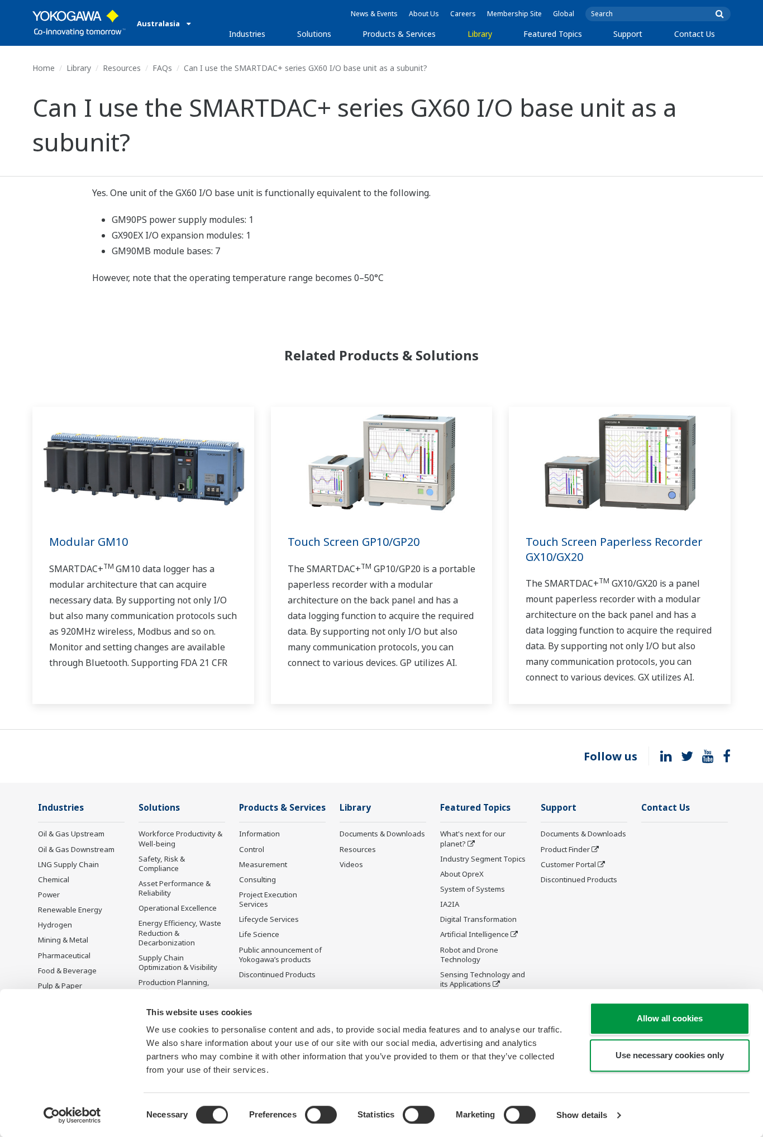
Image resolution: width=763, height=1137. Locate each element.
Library (480, 33)
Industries (247, 33)
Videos (351, 864)
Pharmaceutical (64, 955)
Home (43, 68)
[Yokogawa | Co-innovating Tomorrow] (79, 22)
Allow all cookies (670, 1018)
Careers (463, 13)
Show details (581, 1115)
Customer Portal (568, 864)
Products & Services (399, 33)
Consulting (257, 879)
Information (259, 834)
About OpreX (462, 874)
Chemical (53, 879)
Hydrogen (55, 925)
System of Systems (472, 889)
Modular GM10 (88, 541)
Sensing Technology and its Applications (482, 979)
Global (563, 13)
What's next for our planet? (473, 838)
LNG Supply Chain (68, 864)
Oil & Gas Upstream (71, 834)
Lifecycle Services (269, 919)
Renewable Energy (70, 910)
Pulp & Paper (60, 986)
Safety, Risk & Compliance (162, 863)
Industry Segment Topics (483, 859)
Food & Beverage (67, 970)
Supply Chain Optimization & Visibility (178, 962)
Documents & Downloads (382, 834)
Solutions (314, 33)
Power (49, 894)
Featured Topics (552, 33)
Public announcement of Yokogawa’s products (280, 954)
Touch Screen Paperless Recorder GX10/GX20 (614, 549)
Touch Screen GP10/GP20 (353, 541)
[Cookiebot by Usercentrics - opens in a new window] (72, 1115)
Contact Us (694, 33)
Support (627, 33)
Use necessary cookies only (670, 1055)
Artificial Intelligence (474, 934)
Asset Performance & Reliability (175, 888)
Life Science (259, 934)
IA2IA (449, 904)
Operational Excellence (178, 908)
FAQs (162, 68)
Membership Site (514, 13)
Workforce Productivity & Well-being (180, 838)
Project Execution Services (268, 899)
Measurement (263, 864)
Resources (122, 68)
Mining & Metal (63, 940)
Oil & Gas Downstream (76, 849)
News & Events (374, 13)
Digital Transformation (478, 919)
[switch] (321, 1115)
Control (251, 849)
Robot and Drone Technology (469, 954)
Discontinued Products (277, 974)
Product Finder (565, 849)
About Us (424, 13)
